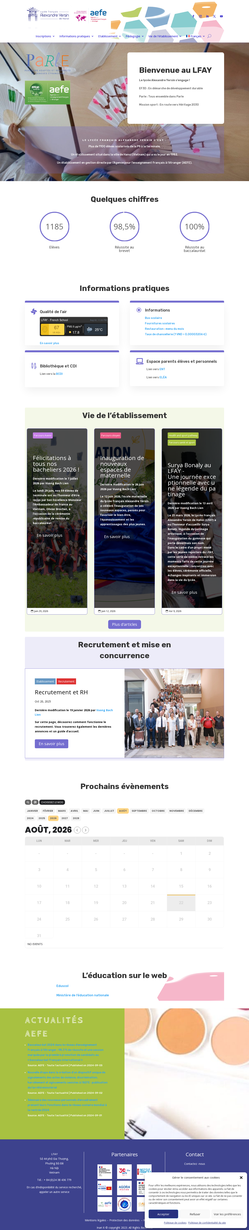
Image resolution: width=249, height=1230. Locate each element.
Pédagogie (133, 36)
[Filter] (35, 802)
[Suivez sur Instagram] (200, 16)
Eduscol (62, 986)
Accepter (163, 1214)
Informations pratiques (74, 36)
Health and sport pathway (183, 435)
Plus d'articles (124, 624)
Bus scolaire (153, 318)
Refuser (195, 1214)
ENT (162, 369)
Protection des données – (126, 1220)
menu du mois (175, 329)
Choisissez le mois (52, 802)
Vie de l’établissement (163, 36)
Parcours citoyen (110, 435)
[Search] (28, 802)
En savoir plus (49, 343)
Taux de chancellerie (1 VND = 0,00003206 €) (176, 334)
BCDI (59, 374)
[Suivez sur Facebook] (193, 16)
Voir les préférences (227, 1214)
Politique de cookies (175, 1222)
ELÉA (163, 377)
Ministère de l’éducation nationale (82, 995)
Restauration (154, 329)
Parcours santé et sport (182, 442)
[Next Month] (85, 830)
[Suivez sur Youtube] (221, 16)
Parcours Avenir (43, 435)
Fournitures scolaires (160, 323)
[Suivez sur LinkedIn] (207, 16)
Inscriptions (43, 36)
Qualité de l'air (53, 311)
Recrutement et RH (61, 692)
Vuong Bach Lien (56, 483)
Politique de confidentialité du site (207, 1222)
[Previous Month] (77, 830)
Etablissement (107, 36)
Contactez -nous (194, 1164)
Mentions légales (96, 1220)
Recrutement (66, 681)
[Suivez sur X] (214, 16)
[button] (241, 1178)
